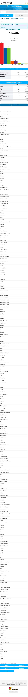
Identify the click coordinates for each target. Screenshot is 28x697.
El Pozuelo (2, 286)
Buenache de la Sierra (4, 189)
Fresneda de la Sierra (4, 297)
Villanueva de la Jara (4, 607)
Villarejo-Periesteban (4, 628)
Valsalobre (2, 573)
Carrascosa (2, 226)
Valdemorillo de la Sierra (4, 561)
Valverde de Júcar (3, 575)
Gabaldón (2, 313)
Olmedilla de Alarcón (4, 433)
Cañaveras (2, 212)
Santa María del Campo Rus (5, 513)
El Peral (1, 281)
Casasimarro (2, 244)
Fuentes (1, 309)
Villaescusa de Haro (4, 589)
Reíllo (1, 486)
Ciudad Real (21, 665)
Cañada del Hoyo (3, 205)
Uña (0, 557)
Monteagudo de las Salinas (5, 412)
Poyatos (1, 465)
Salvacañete (2, 499)
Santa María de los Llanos (5, 516)
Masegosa (2, 398)
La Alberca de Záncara (4, 352)
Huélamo (1, 336)
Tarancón (2, 529)
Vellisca (1, 584)
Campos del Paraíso (4, 201)
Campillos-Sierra (3, 198)
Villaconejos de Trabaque (5, 587)
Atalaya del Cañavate (4, 162)
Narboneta (2, 424)
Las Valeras (2, 385)
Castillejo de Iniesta (3, 249)
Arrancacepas (2, 159)
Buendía (1, 192)
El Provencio (2, 288)
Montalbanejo (2, 408)
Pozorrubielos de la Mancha (5, 470)
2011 (25, 12)
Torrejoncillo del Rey (4, 541)
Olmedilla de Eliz (3, 435)
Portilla (1, 463)
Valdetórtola (2, 568)
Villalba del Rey (3, 596)
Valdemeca (2, 559)
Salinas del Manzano (4, 495)
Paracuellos (2, 449)
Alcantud (1, 127)
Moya (1, 421)
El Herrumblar (2, 274)
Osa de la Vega (3, 437)
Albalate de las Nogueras (5, 120)
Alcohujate (2, 132)
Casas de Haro (3, 240)
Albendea (2, 123)
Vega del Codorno (3, 582)
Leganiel (1, 389)
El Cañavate (2, 272)
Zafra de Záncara (3, 651)
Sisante (1, 520)
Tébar (1, 532)
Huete (1, 348)
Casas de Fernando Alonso (5, 233)
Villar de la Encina (3, 614)
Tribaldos (2, 552)
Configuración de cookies (19, 683)
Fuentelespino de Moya (4, 304)
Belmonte (2, 175)
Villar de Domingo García (5, 612)
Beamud (1, 171)
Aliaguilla (1, 139)
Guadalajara (21, 668)
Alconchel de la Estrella (4, 134)
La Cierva (2, 357)
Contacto (5, 682)
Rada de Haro (2, 483)
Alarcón (1, 116)
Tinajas (1, 536)
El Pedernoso (2, 279)
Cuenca (1, 265)
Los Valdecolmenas (3, 394)
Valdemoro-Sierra (3, 564)
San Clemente (2, 502)
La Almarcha (2, 355)
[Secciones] (1, 3)
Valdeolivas (2, 566)
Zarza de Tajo (2, 656)
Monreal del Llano (3, 405)
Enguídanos (2, 293)
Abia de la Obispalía (3, 113)
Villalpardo (2, 601)
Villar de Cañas (3, 610)
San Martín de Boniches (4, 506)
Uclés (1, 555)
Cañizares (2, 219)
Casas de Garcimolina (4, 235)
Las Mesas (2, 380)
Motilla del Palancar (4, 419)
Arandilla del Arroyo (4, 150)
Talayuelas (2, 527)
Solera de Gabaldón (3, 522)
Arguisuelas (2, 157)
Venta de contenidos (11, 682)
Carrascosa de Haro (4, 228)
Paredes (1, 451)
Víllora (1, 644)
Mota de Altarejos (3, 414)
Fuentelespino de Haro (4, 302)
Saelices (1, 493)
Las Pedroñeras (3, 382)
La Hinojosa (2, 366)
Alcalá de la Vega (3, 125)
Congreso (6, 15)
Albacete (7, 665)
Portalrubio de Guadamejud (5, 460)
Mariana (1, 396)
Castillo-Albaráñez (3, 254)
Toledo (6, 671)
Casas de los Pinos (3, 242)
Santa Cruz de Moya (4, 511)
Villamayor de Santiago (4, 603)
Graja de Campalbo (3, 320)
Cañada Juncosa (3, 208)
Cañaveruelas (2, 215)
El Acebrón (2, 270)
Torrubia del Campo (4, 543)
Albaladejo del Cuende (4, 118)
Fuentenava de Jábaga (4, 306)
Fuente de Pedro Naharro (5, 300)
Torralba (1, 538)
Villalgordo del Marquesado (5, 598)
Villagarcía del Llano (4, 591)
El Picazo (1, 283)
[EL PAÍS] (7, 3)
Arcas (1, 153)
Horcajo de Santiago (4, 334)
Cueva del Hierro (3, 267)
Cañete (1, 217)
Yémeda (1, 649)
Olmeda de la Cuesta (4, 428)
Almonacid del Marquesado (5, 146)
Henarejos (2, 325)
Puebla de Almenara (4, 476)
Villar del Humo (3, 617)
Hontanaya (2, 329)
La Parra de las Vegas (4, 371)
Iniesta (1, 350)
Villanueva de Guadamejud (5, 605)
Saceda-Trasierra (3, 490)
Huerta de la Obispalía (4, 343)
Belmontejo (2, 178)
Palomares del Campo (4, 444)
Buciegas (2, 185)
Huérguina (2, 341)
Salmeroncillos (3, 497)
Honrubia (2, 327)
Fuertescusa (2, 311)
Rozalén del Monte (3, 488)
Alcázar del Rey (3, 130)
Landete (1, 368)
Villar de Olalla (3, 621)
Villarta (1, 635)
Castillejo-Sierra (3, 251)
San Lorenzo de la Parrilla (5, 504)
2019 (3, 12)
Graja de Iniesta (3, 323)
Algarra (1, 136)
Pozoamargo (2, 467)
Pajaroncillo (2, 442)
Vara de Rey (2, 580)
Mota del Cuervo (3, 417)
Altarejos (1, 148)
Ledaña (1, 387)
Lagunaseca (2, 364)
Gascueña (2, 318)
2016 (14, 12)
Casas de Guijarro (3, 238)
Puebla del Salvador (4, 479)
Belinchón (2, 173)
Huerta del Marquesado (4, 346)
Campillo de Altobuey (4, 194)
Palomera (2, 447)
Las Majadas (2, 378)
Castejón (1, 247)
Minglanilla (2, 401)
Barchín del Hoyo (3, 166)
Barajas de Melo (3, 164)
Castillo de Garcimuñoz (4, 256)
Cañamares (2, 210)
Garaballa (2, 316)
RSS (19, 684)
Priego (1, 474)
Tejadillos (2, 534)
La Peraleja (2, 373)
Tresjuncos (2, 550)
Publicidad (17, 682)
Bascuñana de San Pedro (5, 169)
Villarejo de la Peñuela (4, 626)
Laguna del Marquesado (4, 362)
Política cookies (11, 683)
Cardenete (2, 224)
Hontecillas (2, 332)
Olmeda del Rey (3, 431)
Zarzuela (1, 658)
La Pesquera (2, 375)
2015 (19, 12)
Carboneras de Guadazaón (5, 221)
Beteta (1, 180)
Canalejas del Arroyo (4, 203)
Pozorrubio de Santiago (4, 472)
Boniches (2, 182)
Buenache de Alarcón (4, 187)
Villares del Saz (3, 630)
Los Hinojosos (2, 391)
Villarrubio (2, 633)
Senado (21, 15)
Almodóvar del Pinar (4, 143)
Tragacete (2, 548)
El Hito (1, 277)
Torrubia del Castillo (4, 545)
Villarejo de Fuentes (3, 623)
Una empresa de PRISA (14, 688)
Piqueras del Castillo (4, 458)
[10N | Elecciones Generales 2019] (14, 6)
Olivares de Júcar (3, 426)
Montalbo (2, 410)
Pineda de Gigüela (3, 456)
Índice (17, 684)
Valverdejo (2, 578)
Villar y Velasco (3, 637)
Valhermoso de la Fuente (4, 571)
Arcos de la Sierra (3, 155)
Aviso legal (21, 682)
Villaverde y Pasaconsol (4, 642)
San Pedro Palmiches (4, 509)
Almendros (2, 141)
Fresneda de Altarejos (4, 295)
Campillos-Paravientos (4, 196)
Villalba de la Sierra (3, 594)
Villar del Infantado (3, 619)
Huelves (1, 339)
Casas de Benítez (3, 231)
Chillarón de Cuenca (4, 261)
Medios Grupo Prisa (14, 692)
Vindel (1, 646)
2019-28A (8, 12)
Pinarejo (1, 453)
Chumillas (2, 263)
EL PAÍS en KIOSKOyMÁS (11, 684)
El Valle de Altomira (3, 290)
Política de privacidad (4, 683)
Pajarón (1, 440)
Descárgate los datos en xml (14, 104)
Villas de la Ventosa (3, 640)
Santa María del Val (3, 518)
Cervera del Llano (3, 258)
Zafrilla (1, 653)
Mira (1, 403)
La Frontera (2, 359)
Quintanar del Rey (3, 481)
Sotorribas (2, 525)
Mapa (23, 9)
